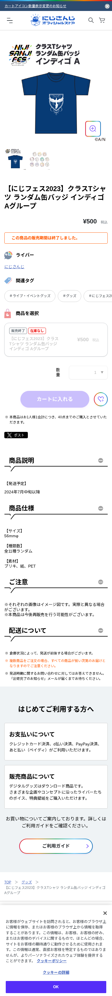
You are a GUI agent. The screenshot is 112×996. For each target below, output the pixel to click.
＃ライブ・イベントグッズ (30, 296)
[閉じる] (105, 913)
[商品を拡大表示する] (93, 129)
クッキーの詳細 (56, 972)
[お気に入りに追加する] (101, 399)
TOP (7, 882)
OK (56, 987)
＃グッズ (69, 296)
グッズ (27, 882)
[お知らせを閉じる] (107, 6)
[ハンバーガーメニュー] (10, 20)
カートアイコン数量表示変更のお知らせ (35, 6)
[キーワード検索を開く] (91, 20)
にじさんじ (14, 266)
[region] (56, 950)
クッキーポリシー (52, 961)
